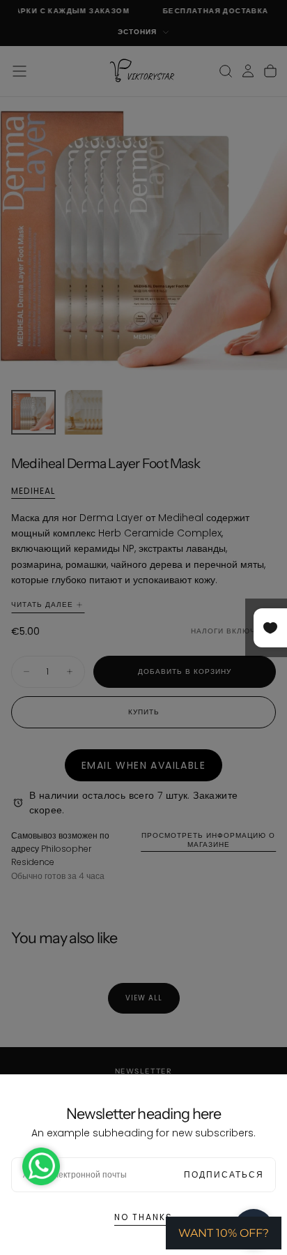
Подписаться (224, 1174)
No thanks (143, 1217)
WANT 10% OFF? (223, 1233)
